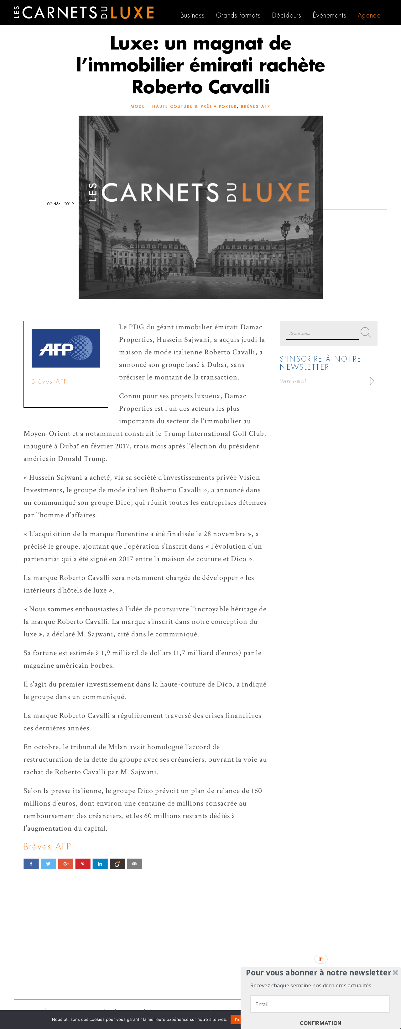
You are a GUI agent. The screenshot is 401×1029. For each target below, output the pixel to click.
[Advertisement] (200, 946)
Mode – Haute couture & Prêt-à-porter (184, 106)
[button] (319, 972)
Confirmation (321, 1023)
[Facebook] (31, 863)
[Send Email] (134, 863)
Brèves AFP (255, 106)
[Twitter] (48, 863)
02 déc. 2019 (60, 204)
